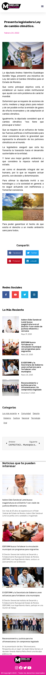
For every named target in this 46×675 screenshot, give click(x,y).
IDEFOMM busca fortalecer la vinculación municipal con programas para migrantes (31, 346)
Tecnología (35, 418)
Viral (5, 423)
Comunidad (26, 413)
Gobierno (7, 418)
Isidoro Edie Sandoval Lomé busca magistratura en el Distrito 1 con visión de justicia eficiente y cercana (31, 325)
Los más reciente (9, 413)
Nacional (25, 418)
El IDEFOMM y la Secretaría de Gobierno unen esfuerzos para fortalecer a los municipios (32, 367)
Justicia (16, 418)
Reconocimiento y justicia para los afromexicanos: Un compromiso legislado (31, 386)
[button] (42, 6)
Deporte (36, 413)
